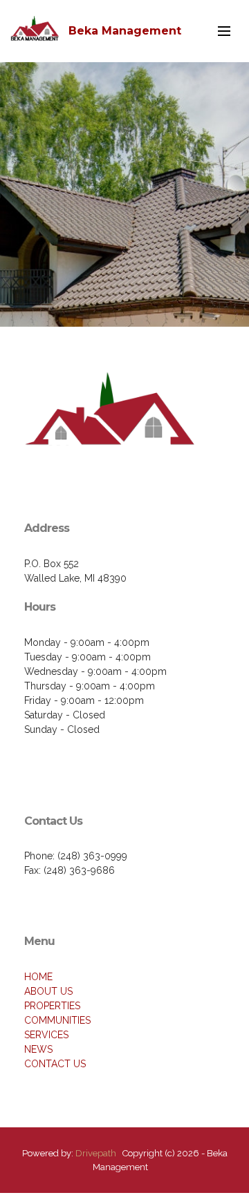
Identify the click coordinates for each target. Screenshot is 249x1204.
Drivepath (95, 1153)
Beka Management (124, 30)
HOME (38, 976)
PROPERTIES (52, 1005)
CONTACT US (55, 1063)
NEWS (38, 1049)
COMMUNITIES (57, 1020)
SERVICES (46, 1034)
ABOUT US (48, 991)
